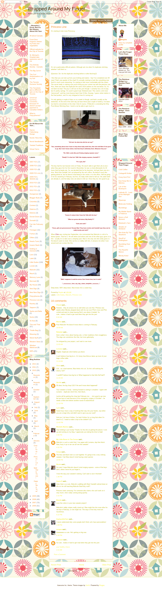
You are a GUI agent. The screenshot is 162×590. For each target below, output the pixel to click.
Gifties (32, 237)
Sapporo (33, 307)
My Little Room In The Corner (67, 439)
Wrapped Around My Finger (56, 8)
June (36, 410)
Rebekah (59, 332)
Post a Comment (60, 554)
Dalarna (33, 209)
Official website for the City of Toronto (36, 50)
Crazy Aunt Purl (124, 177)
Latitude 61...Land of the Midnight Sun (125, 194)
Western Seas (35, 342)
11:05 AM (59, 344)
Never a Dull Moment (123, 218)
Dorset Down (34, 217)
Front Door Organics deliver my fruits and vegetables (36, 42)
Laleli (32, 258)
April (36, 421)
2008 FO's (33, 166)
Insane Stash (34, 245)
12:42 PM (59, 422)
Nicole (58, 464)
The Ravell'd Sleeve (123, 251)
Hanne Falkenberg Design (34, 132)
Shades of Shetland (122, 228)
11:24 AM (59, 361)
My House (33, 285)
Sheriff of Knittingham (123, 239)
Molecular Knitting (125, 204)
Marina (58, 322)
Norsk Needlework (36, 141)
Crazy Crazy (35, 449)
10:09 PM (59, 460)
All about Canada (36, 36)
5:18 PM (59, 535)
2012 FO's (33, 190)
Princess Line (77, 295)
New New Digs (35, 292)
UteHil (88, 585)
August (36, 402)
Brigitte (124, 39)
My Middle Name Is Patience (125, 212)
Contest (32, 205)
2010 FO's (33, 183)
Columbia (33, 201)
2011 (34, 367)
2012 (34, 364)
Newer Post (56, 565)
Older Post (106, 565)
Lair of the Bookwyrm (122, 188)
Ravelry (32, 304)
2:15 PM (59, 496)
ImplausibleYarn (62, 519)
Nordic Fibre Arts (36, 138)
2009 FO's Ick (35, 173)
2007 (34, 502)
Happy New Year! (36, 486)
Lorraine (59, 349)
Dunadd (33, 220)
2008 (34, 499)
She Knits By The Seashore (125, 233)
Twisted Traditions (36, 145)
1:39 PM (59, 477)
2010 (34, 370)
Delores (32, 213)
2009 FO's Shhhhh (33, 178)
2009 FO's (33, 169)
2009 (34, 496)
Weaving (33, 334)
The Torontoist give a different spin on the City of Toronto (36, 91)
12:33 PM (59, 403)
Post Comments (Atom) (86, 571)
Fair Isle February (36, 224)
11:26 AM (59, 378)
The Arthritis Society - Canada (36, 66)
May (35, 416)
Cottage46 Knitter (125, 173)
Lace (31, 255)
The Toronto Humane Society (36, 83)
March (36, 426)
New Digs (33, 288)
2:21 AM (59, 550)
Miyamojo (122, 200)
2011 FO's (33, 186)
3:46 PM (59, 435)
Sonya (58, 452)
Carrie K (59, 481)
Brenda (59, 500)
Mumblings (123, 208)
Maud (32, 273)
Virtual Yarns (34, 149)
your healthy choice (63, 547)
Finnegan (33, 230)
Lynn (58, 408)
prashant (59, 540)
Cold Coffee (123, 169)
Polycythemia (35, 296)
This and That (35, 324)
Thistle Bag (34, 330)
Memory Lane (35, 277)
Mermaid (33, 281)
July (36, 407)
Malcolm (68, 295)
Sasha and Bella (36, 311)
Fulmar (32, 234)
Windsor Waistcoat (33, 346)
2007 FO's (33, 162)
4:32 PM (59, 447)
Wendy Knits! (123, 256)
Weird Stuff (34, 338)
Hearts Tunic (34, 241)
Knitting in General (33, 250)
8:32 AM (59, 317)
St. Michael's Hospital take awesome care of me (36, 58)
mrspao (59, 529)
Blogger (101, 585)
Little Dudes (60, 295)
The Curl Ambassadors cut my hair (36, 76)
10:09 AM (59, 328)
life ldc (58, 382)
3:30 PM (59, 525)
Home (81, 565)
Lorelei (32, 266)
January (36, 441)
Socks (32, 317)
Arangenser (34, 194)
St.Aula (32, 321)
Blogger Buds (35, 198)
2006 (34, 506)
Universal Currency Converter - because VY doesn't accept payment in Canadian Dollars (36, 104)
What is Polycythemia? (35, 114)
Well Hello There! (36, 473)
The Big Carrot (35, 71)
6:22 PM (59, 515)
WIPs (32, 351)
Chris (57, 234)
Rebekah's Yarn (124, 223)
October (36, 390)
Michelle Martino (62, 427)
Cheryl (58, 305)
